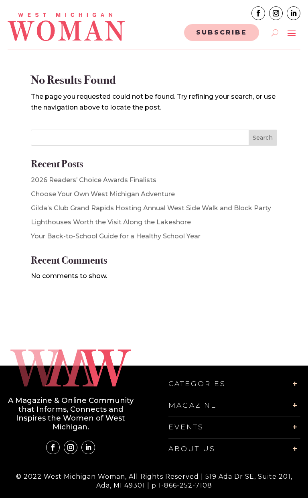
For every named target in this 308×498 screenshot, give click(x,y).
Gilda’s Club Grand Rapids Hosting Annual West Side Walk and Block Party (151, 208)
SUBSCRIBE (221, 32)
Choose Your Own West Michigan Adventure (103, 194)
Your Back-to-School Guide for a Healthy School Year (116, 236)
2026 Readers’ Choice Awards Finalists (93, 180)
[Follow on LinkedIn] (293, 13)
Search (263, 137)
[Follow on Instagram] (276, 13)
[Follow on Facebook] (258, 13)
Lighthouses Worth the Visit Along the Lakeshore (111, 222)
